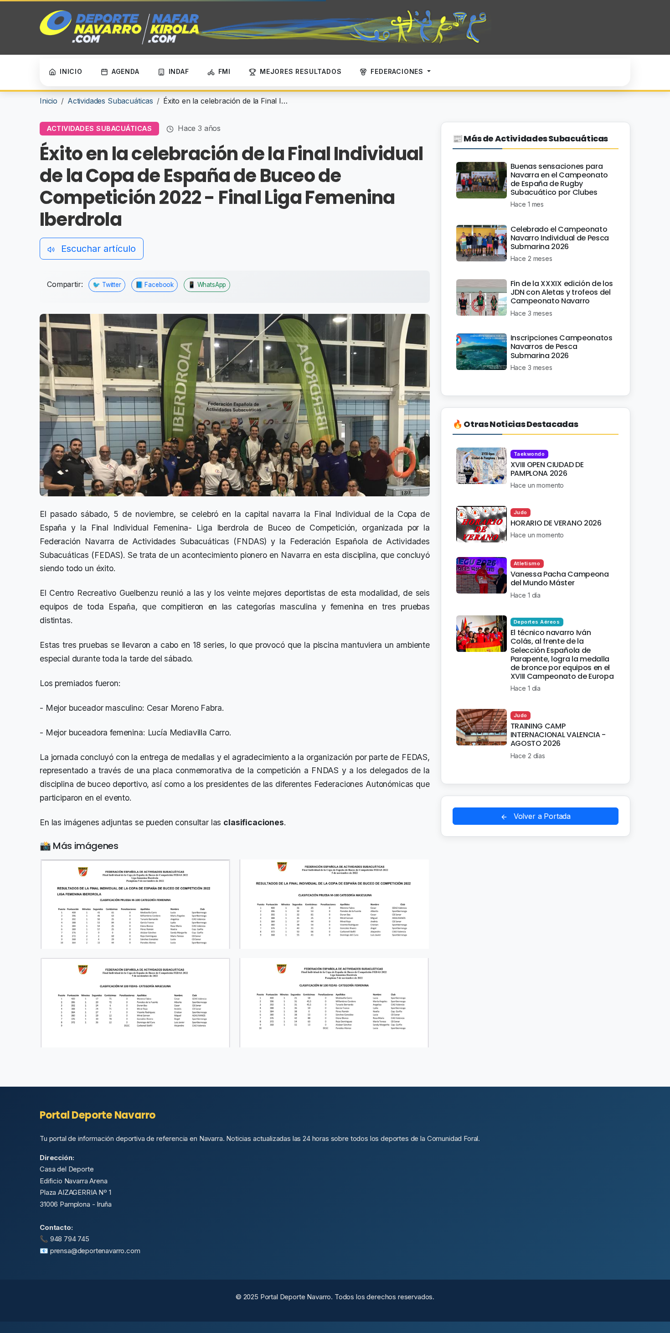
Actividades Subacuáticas (110, 100)
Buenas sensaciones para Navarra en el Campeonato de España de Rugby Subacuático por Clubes (559, 179)
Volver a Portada (541, 816)
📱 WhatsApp (207, 284)
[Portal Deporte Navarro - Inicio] (265, 27)
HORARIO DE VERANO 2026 (556, 523)
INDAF (179, 71)
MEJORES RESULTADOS (300, 71)
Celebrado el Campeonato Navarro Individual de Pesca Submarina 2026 (559, 238)
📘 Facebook (154, 284)
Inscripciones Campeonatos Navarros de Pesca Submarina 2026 (561, 346)
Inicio (48, 100)
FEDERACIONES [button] (398, 71)
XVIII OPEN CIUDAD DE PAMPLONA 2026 (547, 469)
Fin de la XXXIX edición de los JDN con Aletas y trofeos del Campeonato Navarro (561, 292)
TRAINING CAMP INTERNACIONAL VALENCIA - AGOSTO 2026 (558, 735)
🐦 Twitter (107, 284)
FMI (224, 71)
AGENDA (125, 71)
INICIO (71, 71)
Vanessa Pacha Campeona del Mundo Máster (559, 578)
